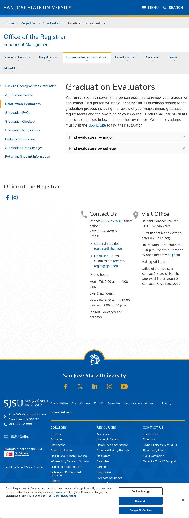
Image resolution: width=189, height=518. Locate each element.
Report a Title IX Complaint (161, 461)
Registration (48, 57)
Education (57, 439)
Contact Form (151, 434)
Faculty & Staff (126, 57)
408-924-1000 (20, 424)
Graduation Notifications (23, 130)
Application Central (19, 95)
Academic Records (17, 57)
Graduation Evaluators (23, 104)
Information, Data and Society (70, 461)
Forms (172, 57)
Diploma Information (20, 139)
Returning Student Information (27, 156)
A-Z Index (103, 434)
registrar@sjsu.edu (108, 248)
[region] (94, 500)
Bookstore (103, 456)
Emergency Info (153, 451)
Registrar (28, 23)
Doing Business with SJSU (160, 445)
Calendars (103, 461)
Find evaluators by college (92, 148)
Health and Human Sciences (69, 456)
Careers (102, 467)
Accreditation (80, 403)
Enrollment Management (27, 44)
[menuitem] (17, 57)
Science (55, 481)
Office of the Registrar (35, 37)
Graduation (52, 23)
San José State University (38, 8)
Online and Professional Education (66, 473)
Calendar (152, 57)
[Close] (183, 500)
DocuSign (101, 256)
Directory (149, 439)
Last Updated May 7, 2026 (24, 467)
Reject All (140, 501)
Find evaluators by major (91, 137)
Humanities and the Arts (66, 467)
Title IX (99, 403)
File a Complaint (153, 456)
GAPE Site (97, 125)
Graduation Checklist (20, 121)
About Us (11, 68)
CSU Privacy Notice (65, 495)
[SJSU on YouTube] (124, 386)
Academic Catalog (108, 439)
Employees (104, 472)
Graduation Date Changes (23, 148)
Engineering (58, 445)
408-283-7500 (111, 221)
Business (56, 434)
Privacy (166, 403)
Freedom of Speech (109, 478)
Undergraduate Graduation (86, 57)
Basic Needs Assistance (112, 445)
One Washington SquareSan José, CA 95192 (27, 416)
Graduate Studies (62, 451)
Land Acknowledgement (141, 403)
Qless (174, 255)
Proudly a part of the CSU (24, 449)
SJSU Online (20, 436)
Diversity (114, 403)
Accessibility (59, 403)
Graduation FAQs (17, 112)
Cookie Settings (61, 412)
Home (9, 23)
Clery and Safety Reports (113, 451)
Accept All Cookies (141, 510)
